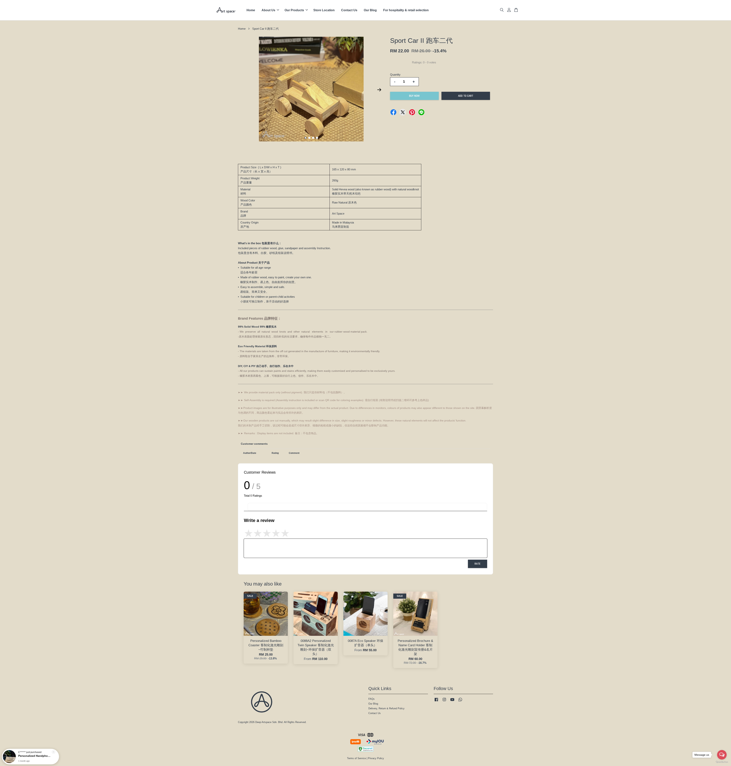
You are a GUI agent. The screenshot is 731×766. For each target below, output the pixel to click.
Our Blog (370, 10)
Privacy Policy (376, 758)
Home (251, 10)
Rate (477, 564)
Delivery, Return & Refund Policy (386, 708)
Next (379, 90)
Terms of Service (356, 758)
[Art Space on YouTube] (452, 701)
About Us (268, 10)
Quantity (395, 74)
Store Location (324, 10)
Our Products (294, 10)
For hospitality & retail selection (406, 10)
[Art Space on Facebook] (436, 701)
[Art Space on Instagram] (444, 701)
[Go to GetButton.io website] (722, 762)
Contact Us (349, 10)
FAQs (371, 698)
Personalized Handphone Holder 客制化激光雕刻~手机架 (35, 755)
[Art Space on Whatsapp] (460, 701)
